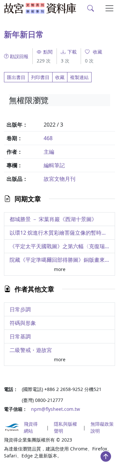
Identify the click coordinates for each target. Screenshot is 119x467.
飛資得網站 (31, 427)
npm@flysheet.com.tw (55, 409)
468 (48, 138)
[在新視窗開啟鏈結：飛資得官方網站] (12, 427)
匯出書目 (16, 77)
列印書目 (40, 77)
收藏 (59, 77)
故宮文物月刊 (59, 178)
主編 (49, 151)
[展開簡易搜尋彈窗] (90, 8)
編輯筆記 (54, 165)
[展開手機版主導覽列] (109, 8)
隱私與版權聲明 (65, 427)
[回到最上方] (105, 456)
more (59, 269)
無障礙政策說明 (102, 427)
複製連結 (79, 77)
